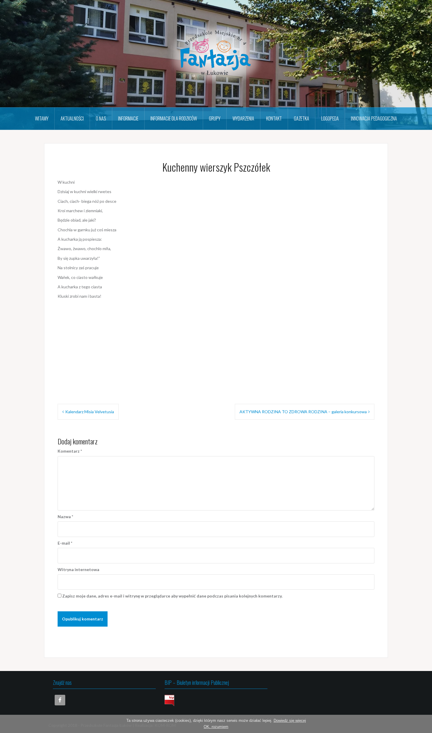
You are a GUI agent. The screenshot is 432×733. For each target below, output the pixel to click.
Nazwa (65, 516)
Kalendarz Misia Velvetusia (89, 411)
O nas (101, 118)
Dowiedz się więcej (290, 720)
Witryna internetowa (78, 569)
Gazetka (301, 118)
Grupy (214, 118)
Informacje (128, 118)
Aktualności (72, 118)
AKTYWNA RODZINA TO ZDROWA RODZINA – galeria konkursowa (303, 411)
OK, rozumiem (216, 726)
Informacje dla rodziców (173, 118)
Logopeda (330, 118)
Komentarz (70, 450)
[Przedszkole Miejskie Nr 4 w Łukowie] (216, 53)
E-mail (65, 542)
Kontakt (274, 118)
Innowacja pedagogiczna (374, 118)
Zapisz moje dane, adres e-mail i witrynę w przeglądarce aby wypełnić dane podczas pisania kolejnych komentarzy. (172, 595)
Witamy (41, 118)
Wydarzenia (243, 118)
